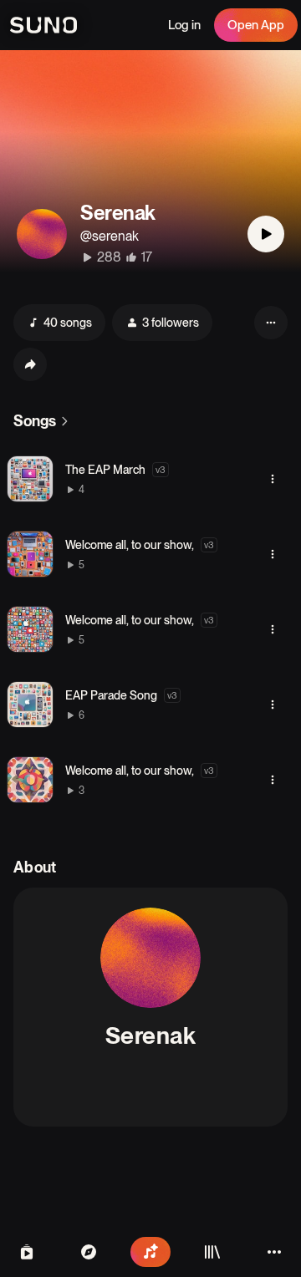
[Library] (212, 1252)
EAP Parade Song (111, 695)
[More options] (272, 479)
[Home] (89, 1252)
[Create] (150, 1252)
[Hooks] (27, 1252)
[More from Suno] (274, 1252)
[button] (30, 478)
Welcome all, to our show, (129, 545)
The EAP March (105, 469)
